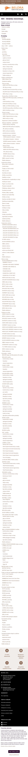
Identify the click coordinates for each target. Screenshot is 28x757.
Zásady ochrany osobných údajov (8, 746)
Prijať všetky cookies (14, 751)
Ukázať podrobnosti (14, 754)
